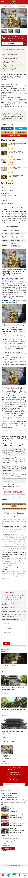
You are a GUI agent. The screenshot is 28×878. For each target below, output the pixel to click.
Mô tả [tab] (5, 208)
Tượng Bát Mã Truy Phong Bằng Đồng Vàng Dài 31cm (17, 144)
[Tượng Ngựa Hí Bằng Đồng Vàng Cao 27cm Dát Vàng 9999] (4, 177)
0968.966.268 (10, 616)
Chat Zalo (21, 128)
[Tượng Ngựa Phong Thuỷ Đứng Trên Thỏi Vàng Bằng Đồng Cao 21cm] (4, 153)
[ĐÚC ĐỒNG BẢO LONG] (14, 2)
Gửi (24, 43)
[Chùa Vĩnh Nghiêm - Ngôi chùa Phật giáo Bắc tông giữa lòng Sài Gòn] (14, 680)
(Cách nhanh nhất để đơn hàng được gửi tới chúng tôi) (14, 136)
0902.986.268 (18, 832)
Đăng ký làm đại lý (8, 848)
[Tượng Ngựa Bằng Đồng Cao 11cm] (4, 161)
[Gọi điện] (14, 874)
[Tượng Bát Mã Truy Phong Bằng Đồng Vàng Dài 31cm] (4, 145)
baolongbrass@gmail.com (12, 619)
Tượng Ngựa (5, 278)
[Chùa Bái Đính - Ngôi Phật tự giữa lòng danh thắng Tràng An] (14, 723)
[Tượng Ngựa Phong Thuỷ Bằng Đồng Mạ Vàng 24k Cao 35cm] (4, 169)
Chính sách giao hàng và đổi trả (9, 841)
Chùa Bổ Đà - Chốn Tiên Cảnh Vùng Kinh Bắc (13, 666)
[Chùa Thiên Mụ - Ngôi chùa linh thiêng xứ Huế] (14, 702)
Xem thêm (5, 671)
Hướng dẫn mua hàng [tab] (18, 208)
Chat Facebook (7, 128)
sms (25, 877)
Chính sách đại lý (6, 845)
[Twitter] (13, 779)
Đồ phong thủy (12, 6)
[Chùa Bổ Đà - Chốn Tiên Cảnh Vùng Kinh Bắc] (14, 658)
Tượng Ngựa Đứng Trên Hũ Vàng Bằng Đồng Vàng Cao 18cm (7, 757)
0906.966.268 (18, 825)
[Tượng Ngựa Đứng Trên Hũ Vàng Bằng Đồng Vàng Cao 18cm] (7, 749)
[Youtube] (17, 779)
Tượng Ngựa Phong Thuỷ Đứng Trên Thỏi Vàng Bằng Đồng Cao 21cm (16, 152)
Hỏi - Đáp (4, 843)
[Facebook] (10, 779)
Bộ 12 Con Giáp (21, 6)
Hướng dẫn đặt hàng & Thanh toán (10, 838)
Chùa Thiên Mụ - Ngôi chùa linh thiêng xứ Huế (13, 709)
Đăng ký (7, 643)
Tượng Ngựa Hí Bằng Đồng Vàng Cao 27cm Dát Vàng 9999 (16, 176)
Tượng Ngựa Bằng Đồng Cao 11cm (16, 159)
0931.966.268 (18, 817)
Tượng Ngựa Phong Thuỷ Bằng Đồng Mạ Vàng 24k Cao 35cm (17, 168)
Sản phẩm (4, 6)
